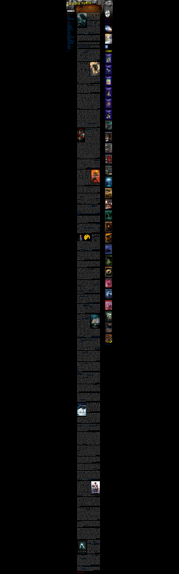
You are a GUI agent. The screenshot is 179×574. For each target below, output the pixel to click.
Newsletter (69, 17)
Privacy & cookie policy (71, 18)
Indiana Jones (85, 566)
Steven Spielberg (97, 566)
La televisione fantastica (71, 43)
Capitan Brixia (69, 26)
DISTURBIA (90, 290)
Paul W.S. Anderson (97, 160)
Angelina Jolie (79, 422)
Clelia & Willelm (70, 27)
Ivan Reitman (88, 317)
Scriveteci (69, 20)
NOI (77, 370)
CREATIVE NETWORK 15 (108, 299)
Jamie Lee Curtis (85, 377)
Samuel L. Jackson (82, 399)
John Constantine (85, 52)
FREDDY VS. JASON (90, 302)
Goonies (93, 432)
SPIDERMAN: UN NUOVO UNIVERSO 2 (83, 46)
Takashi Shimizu (86, 305)
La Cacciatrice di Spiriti (71, 41)
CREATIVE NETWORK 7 (107, 209)
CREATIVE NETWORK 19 (108, 344)
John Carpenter (80, 374)
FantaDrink (69, 33)
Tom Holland (90, 123)
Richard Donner (85, 444)
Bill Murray (93, 336)
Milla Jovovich (89, 167)
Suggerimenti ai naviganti (71, 19)
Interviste (69, 39)
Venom (91, 25)
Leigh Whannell (79, 285)
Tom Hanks (98, 461)
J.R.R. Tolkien (83, 558)
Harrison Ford (91, 566)
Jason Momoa (81, 296)
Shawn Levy (88, 509)
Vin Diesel (78, 108)
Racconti (69, 45)
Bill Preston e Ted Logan (92, 425)
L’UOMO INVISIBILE (96, 284)
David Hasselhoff (90, 479)
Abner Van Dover (70, 22)
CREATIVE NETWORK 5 (107, 187)
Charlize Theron (79, 495)
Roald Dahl (82, 249)
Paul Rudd (96, 336)
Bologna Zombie (70, 25)
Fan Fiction (69, 32)
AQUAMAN (85, 296)
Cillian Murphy (97, 348)
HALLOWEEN (79, 373)
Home (68, 15)
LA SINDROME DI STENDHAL (82, 213)
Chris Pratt (94, 123)
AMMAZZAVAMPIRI (80, 291)
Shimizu (91, 306)
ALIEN (94, 541)
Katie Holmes (85, 352)
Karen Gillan (79, 521)
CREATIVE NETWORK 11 (108, 254)
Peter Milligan (85, 58)
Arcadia (69, 23)
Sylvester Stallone (90, 85)
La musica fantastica (70, 42)
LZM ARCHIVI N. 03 (107, 97)
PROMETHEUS (97, 543)
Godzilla (78, 450)
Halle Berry (97, 528)
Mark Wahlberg (95, 468)
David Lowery (96, 555)
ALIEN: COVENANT (95, 544)
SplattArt (69, 47)
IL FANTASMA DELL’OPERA (91, 213)
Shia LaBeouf (84, 568)
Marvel (96, 21)
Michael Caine (93, 422)
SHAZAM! (87, 70)
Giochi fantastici (70, 35)
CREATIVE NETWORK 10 (108, 243)
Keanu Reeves (79, 425)
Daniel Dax (69, 31)
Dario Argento (94, 205)
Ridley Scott (89, 543)
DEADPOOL (89, 187)
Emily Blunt (81, 341)
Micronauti (78, 203)
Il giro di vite (91, 269)
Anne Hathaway (94, 249)
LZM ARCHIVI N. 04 (107, 86)
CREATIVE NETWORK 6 (107, 198)
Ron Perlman (98, 167)
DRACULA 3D (93, 206)
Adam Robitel (95, 384)
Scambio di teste (70, 46)
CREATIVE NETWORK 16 (108, 310)
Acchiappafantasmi (85, 318)
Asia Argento (79, 212)
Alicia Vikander (91, 32)
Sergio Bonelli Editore (88, 129)
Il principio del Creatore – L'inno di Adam (70, 38)
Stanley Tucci (86, 250)
